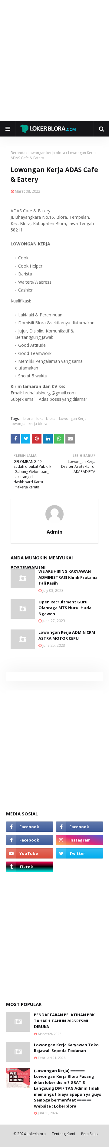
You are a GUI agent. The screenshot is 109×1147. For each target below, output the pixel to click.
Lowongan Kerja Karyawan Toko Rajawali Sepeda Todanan (66, 1048)
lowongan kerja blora (46, 152)
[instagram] (79, 840)
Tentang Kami (63, 1133)
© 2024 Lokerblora (29, 1133)
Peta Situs (89, 1133)
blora (28, 418)
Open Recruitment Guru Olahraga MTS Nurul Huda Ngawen (64, 607)
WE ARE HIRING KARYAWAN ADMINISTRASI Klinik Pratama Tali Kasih (67, 577)
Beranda (18, 152)
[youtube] (29, 853)
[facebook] (29, 826)
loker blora (45, 418)
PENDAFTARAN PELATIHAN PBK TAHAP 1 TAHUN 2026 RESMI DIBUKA (64, 1020)
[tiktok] (29, 867)
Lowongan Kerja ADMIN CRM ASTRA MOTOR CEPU (66, 635)
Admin (54, 531)
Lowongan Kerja (73, 418)
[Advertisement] (54, 60)
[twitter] (79, 853)
